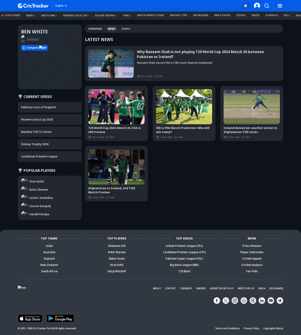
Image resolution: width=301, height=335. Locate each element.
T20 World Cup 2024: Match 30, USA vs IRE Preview (114, 130)
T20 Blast (184, 271)
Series (255, 15)
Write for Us (246, 288)
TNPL (126, 15)
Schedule (271, 15)
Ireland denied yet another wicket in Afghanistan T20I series (250, 130)
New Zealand (49, 265)
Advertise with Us (221, 288)
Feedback (186, 288)
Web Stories (222, 15)
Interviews (200, 15)
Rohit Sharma (117, 252)
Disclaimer (276, 288)
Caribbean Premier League (39, 156)
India (49, 246)
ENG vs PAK (48, 15)
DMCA (261, 288)
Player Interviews (252, 252)
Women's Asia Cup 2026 (37, 119)
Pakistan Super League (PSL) (184, 258)
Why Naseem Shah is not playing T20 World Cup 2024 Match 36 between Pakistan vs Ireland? (200, 54)
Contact (170, 288)
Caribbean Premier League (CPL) (184, 252)
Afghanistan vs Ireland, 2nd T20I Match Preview (111, 190)
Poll (287, 15)
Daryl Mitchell (117, 271)
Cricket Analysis (252, 265)
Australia (49, 252)
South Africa (49, 271)
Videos (241, 15)
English (59, 5)
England (49, 258)
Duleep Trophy (105, 15)
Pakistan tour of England (38, 107)
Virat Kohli (116, 265)
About (157, 288)
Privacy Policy (251, 328)
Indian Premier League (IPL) (184, 246)
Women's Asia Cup (75, 15)
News (29, 15)
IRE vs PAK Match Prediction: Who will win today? (182, 130)
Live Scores (12, 15)
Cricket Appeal (251, 258)
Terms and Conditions (227, 328)
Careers (201, 288)
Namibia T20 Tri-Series (36, 132)
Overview (95, 29)
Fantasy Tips (178, 15)
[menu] (280, 5)
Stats (126, 29)
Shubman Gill (117, 246)
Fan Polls (252, 271)
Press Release (252, 246)
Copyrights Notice (273, 328)
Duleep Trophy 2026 (35, 144)
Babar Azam (117, 258)
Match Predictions (150, 15)
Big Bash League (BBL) (184, 265)
